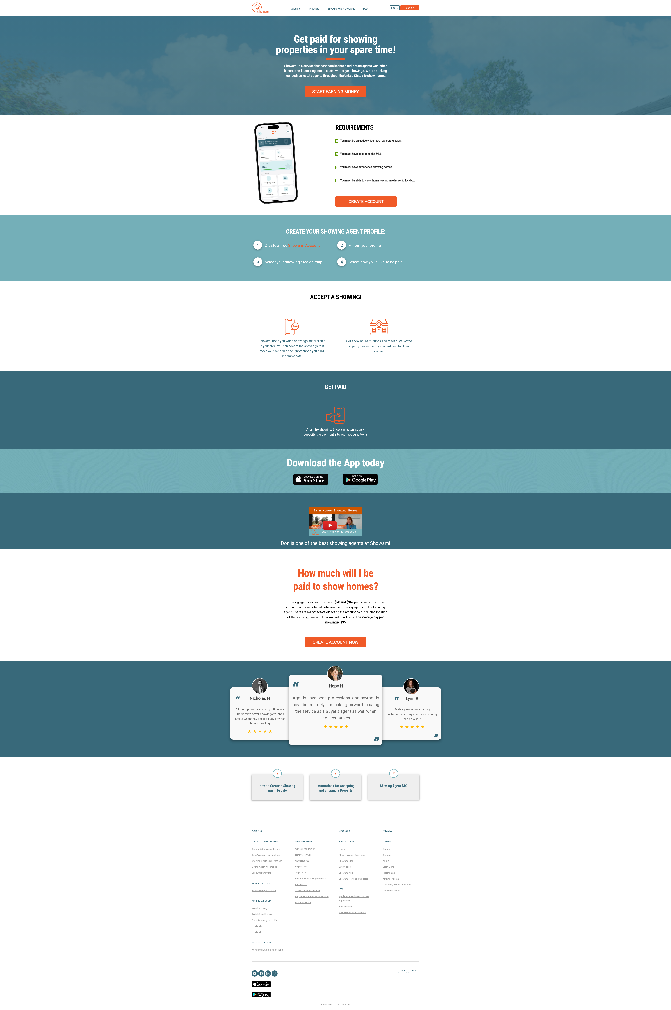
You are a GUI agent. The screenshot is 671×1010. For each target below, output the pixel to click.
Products (315, 8)
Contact (386, 849)
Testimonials (389, 873)
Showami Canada (391, 890)
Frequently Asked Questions (397, 884)
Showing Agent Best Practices (267, 861)
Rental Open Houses (262, 914)
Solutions (296, 8)
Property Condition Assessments (312, 896)
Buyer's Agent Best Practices (266, 855)
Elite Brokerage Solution (264, 890)
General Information (305, 849)
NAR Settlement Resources (352, 912)
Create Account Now (335, 642)
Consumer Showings (262, 873)
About (366, 8)
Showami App (346, 873)
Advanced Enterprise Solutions (267, 949)
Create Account (366, 201)
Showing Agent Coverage (341, 8)
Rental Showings (260, 908)
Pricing (342, 849)
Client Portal (301, 884)
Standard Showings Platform (266, 849)
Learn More (388, 867)
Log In (394, 8)
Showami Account (304, 245)
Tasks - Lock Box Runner (307, 890)
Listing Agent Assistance (264, 867)
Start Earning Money (335, 91)
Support (387, 855)
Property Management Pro (265, 920)
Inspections (301, 866)
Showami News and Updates (353, 878)
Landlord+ (257, 932)
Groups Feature (303, 902)
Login (402, 970)
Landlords (257, 926)
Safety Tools (345, 867)
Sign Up (410, 8)
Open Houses (302, 860)
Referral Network (303, 854)
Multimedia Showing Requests (310, 878)
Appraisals (300, 872)
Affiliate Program (391, 878)
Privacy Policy (345, 906)
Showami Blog (346, 861)
